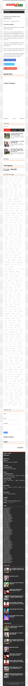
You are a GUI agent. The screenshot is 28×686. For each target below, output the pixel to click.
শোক (9, 381)
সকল (5, 383)
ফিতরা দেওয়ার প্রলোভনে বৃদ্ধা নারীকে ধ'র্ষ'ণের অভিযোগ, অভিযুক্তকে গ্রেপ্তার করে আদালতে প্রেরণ (16, 569)
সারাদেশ (11, 395)
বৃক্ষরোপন (11, 339)
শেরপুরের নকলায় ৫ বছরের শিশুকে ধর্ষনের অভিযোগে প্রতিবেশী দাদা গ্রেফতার (15, 590)
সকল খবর (9, 383)
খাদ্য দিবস (19, 236)
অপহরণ (15, 180)
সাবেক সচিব (6, 395)
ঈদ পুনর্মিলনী (12, 206)
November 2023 (6, 545)
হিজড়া (5, 404)
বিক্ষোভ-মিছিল (11, 332)
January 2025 (6, 529)
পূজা (22, 301)
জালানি (16, 264)
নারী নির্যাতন (21, 290)
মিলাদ (5, 358)
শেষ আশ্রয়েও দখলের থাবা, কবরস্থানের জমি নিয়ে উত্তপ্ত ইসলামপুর (16, 627)
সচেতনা (22, 383)
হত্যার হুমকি (10, 402)
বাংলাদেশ (6, 329)
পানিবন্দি (14, 299)
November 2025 (6, 518)
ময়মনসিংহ (14, 351)
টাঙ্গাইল (11, 273)
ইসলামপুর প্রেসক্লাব (17, 201)
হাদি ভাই (15, 402)
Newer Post (6, 118)
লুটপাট (21, 372)
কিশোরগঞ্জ (6, 231)
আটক (5, 187)
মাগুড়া (13, 353)
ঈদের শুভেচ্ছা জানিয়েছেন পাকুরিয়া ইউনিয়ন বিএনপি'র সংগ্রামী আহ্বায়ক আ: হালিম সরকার (16, 603)
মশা (5, 353)
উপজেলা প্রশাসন (19, 213)
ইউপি (20, 192)
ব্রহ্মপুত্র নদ (6, 341)
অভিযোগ (18, 182)
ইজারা (11, 194)
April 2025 (5, 526)
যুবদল (16, 365)
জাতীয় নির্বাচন (13, 259)
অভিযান (13, 182)
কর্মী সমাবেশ (6, 227)
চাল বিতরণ (6, 250)
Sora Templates (12, 682)
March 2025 (6, 527)
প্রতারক (6, 311)
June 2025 (5, 524)
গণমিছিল (6, 243)
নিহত (14, 294)
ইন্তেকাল (6, 196)
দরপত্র (12, 278)
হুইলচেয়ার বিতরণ (14, 404)
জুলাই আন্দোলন (11, 266)
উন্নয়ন (21, 210)
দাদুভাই (20, 278)
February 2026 (6, 515)
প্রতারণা (10, 311)
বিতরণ (20, 332)
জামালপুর (13, 262)
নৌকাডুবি (19, 294)
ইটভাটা (15, 194)
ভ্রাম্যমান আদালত (19, 346)
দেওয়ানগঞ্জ (12, 283)
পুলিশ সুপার (14, 301)
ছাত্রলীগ (6, 257)
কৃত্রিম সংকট (12, 231)
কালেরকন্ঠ (6, 229)
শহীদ (14, 374)
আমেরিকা (16, 189)
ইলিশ (5, 199)
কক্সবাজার (11, 220)
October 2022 (6, 560)
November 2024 (6, 531)
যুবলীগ (20, 365)
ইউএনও (16, 192)
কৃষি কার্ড (15, 234)
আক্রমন (20, 185)
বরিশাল (14, 322)
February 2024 (6, 541)
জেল (17, 269)
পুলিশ (10, 301)
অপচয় (11, 180)
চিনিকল (17, 250)
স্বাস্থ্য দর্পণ (6, 400)
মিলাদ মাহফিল (11, 358)
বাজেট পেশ (10, 327)
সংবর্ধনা (18, 386)
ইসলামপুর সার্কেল (7, 203)
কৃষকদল (21, 231)
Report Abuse (9, 437)
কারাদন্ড (16, 227)
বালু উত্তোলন (12, 329)
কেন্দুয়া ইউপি (6, 236)
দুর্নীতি (17, 280)
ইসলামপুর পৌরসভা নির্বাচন (8, 201)
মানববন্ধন (6, 355)
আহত (12, 192)
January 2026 (6, 516)
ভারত (5, 344)
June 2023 (5, 551)
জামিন (12, 264)
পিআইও (18, 299)
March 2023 (6, 554)
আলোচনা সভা (7, 192)
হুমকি (20, 404)
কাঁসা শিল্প (20, 229)
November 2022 (6, 559)
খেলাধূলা (6, 241)
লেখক (5, 374)
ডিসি (18, 273)
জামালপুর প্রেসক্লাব (20, 262)
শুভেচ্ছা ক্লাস (16, 379)
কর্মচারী (19, 222)
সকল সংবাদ (5, 126)
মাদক (17, 353)
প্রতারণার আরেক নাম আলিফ (13, 576)
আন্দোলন (12, 189)
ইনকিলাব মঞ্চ (21, 194)
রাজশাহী (15, 369)
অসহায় (10, 185)
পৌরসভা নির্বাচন (17, 304)
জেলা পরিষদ (21, 269)
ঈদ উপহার (6, 206)
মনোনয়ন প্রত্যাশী (12, 348)
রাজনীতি (6, 369)
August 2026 (6, 508)
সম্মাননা (10, 390)
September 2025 (7, 520)
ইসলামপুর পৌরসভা (16, 199)
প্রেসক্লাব (13, 318)
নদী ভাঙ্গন (6, 287)
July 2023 (5, 549)
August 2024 (6, 534)
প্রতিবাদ (15, 311)
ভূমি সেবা (14, 344)
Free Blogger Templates (14, 684)
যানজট (12, 365)
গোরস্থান (10, 245)
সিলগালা (6, 397)
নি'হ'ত (11, 292)
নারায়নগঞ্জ (16, 290)
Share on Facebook (11, 59)
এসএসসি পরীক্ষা (16, 217)
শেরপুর (6, 381)
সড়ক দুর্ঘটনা (12, 386)
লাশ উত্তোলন (10, 372)
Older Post (22, 118)
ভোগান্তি (6, 346)
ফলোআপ (18, 318)
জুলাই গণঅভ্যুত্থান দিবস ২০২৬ (9, 269)
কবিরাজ (6, 222)
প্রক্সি (19, 306)
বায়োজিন (19, 327)
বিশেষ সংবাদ (6, 337)
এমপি (11, 217)
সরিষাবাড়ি (19, 390)
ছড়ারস (12, 255)
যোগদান (6, 367)
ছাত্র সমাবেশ (17, 255)
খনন (15, 236)
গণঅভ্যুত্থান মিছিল (18, 241)
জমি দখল (15, 257)
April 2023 (5, 553)
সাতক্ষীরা (16, 393)
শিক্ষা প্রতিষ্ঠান (17, 376)
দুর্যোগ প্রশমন (7, 283)
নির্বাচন (19, 292)
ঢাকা (11, 276)
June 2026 (5, 510)
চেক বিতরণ (19, 252)
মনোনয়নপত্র (19, 348)
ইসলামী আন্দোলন (14, 203)
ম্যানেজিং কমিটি (7, 365)
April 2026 (5, 512)
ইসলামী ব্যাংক (21, 203)
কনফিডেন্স (16, 220)
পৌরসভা (11, 304)
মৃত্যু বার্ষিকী (6, 360)
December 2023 (6, 544)
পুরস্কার (6, 301)
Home (14, 118)
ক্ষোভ (11, 236)
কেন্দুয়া (19, 234)
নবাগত (19, 287)
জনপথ (10, 257)
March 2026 (6, 513)
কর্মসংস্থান (15, 224)
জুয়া (19, 264)
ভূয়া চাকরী (19, 344)
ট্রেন (15, 273)
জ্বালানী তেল (17, 271)
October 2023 (6, 546)
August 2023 (6, 548)
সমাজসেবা (20, 388)
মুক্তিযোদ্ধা (16, 358)
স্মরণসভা (18, 400)
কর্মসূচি (20, 224)
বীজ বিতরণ (6, 339)
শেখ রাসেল (21, 379)
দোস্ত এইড (6, 285)
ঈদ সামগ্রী (6, 208)
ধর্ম (10, 285)
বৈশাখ (22, 339)
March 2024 (6, 540)
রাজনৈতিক (10, 369)
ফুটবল (9, 320)
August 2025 (6, 522)
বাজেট (5, 327)
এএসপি (13, 215)
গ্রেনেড (15, 245)
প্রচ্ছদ (10, 308)
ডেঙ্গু (22, 273)
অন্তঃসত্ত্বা (6, 180)
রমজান (14, 367)
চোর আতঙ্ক (6, 255)
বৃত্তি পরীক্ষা (17, 339)
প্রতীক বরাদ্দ (13, 313)
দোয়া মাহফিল (18, 283)
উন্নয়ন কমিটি (7, 213)
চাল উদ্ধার (17, 248)
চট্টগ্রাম (6, 248)
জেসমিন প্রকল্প (11, 271)
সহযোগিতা (11, 393)
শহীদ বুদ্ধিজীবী (19, 374)
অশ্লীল (6, 185)
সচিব (18, 383)
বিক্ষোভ (6, 332)
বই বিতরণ (14, 320)
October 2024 (6, 532)
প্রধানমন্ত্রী (6, 315)
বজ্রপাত (6, 322)
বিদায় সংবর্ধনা (6, 334)
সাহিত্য (20, 395)
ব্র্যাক (15, 341)
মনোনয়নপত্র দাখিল (7, 351)
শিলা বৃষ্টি (6, 379)
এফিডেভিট (6, 217)
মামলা (10, 355)
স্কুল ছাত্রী (11, 397)
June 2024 (5, 537)
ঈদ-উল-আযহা (12, 208)
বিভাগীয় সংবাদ (13, 334)
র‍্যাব (5, 372)
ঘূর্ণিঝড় (19, 245)
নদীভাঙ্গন (11, 287)
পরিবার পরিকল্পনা (11, 297)
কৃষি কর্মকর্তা (9, 234)
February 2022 (6, 562)
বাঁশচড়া (17, 329)
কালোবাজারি (11, 229)
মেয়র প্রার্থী (6, 362)
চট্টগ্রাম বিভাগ (11, 248)
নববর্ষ (15, 287)
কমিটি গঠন (14, 222)
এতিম (17, 215)
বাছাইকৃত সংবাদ (17, 325)
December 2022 (6, 558)
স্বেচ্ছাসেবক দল (12, 400)
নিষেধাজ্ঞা (10, 294)
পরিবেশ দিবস (18, 297)
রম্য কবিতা (19, 367)
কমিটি (10, 222)
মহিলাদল (9, 353)
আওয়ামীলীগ (15, 185)
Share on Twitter (10, 64)
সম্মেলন (15, 390)
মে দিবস (16, 360)
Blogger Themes (20, 682)
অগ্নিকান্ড (6, 178)
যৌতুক (10, 367)
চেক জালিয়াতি (13, 252)
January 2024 (6, 543)
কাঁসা (16, 229)
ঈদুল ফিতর (6, 210)
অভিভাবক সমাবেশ (7, 182)
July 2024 (5, 536)
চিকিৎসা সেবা (12, 250)
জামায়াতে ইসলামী (7, 262)
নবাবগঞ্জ (6, 290)
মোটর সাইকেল (17, 362)
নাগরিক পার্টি (11, 290)
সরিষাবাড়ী (6, 393)
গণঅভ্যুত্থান (11, 241)
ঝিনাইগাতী (6, 273)
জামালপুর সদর (7, 264)
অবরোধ (20, 180)
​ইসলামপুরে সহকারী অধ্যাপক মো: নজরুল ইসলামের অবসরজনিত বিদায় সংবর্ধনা (15, 668)
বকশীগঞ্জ (19, 320)
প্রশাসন (11, 315)
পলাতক (10, 299)
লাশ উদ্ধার (16, 372)
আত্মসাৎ (15, 187)
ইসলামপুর (10, 199)
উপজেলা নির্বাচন (13, 213)
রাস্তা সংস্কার (21, 369)
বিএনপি (21, 329)
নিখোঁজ (15, 292)
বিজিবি (16, 332)
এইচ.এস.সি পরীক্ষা (7, 215)
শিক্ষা (12, 376)
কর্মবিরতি (6, 224)
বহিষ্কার (11, 325)
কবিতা (21, 220)
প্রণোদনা (19, 308)
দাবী (5, 280)
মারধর (15, 355)
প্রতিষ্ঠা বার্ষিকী (7, 313)
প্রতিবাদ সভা (21, 311)
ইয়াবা (21, 196)
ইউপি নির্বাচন (6, 194)
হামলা (20, 402)
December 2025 (6, 517)
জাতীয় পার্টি (19, 259)
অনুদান (20, 178)
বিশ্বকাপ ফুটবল (18, 337)
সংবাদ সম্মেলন (7, 388)
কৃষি (5, 234)
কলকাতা (12, 227)
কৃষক (17, 231)
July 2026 (5, 509)
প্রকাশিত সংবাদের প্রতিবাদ (13, 306)
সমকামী (15, 388)
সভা (11, 388)
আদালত (20, 187)
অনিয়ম (16, 178)
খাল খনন (11, 238)
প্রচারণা (6, 308)
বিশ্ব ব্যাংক (12, 337)
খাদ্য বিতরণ (6, 238)
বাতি (14, 327)
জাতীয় (8, 259)
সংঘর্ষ (14, 383)
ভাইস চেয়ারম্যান (20, 341)
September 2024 (7, 533)
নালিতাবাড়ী (6, 292)
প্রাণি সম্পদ (21, 315)
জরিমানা (20, 257)
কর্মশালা (11, 224)
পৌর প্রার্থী (6, 304)
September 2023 (7, 547)
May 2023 (5, 552)
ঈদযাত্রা (18, 208)
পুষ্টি (19, 301)
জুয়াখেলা (6, 266)
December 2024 (6, 530)
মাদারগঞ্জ (22, 353)
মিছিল (18, 355)
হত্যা (5, 402)
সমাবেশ (6, 390)
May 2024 (5, 538)
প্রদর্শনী (18, 313)
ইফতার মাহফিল (16, 196)
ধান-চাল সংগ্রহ (19, 285)
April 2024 (5, 539)
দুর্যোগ (21, 280)
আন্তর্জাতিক (6, 189)
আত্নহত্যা (10, 187)
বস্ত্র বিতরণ (6, 325)
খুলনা (16, 238)
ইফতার (11, 196)
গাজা (20, 243)
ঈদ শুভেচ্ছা (17, 206)
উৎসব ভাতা (11, 210)
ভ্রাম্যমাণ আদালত (12, 346)
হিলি (9, 404)
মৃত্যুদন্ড (11, 360)
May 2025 (5, 525)
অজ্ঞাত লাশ (11, 178)
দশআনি (16, 278)
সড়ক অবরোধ (7, 386)
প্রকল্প (5, 306)
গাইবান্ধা (11, 243)
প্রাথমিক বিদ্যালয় (7, 318)
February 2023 (6, 555)
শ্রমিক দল (19, 381)
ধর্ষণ (14, 285)
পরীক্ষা (5, 299)
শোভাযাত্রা (14, 381)
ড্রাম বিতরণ (6, 276)
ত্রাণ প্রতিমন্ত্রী (16, 276)
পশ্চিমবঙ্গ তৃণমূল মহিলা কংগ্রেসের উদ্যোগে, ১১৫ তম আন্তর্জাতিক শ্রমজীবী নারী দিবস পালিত (16, 596)
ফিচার (5, 320)
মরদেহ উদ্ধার (20, 351)
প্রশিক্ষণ (16, 315)
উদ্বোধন (17, 210)
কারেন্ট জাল (21, 227)
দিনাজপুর (9, 280)
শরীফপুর (10, 374)
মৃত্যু (21, 358)
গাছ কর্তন (15, 243)
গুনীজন (6, 245)
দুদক (13, 280)
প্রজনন (15, 308)
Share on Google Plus (11, 68)
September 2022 (7, 561)
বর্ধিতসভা (19, 322)
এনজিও (22, 215)
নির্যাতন (6, 294)
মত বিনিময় (6, 348)
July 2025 (5, 523)
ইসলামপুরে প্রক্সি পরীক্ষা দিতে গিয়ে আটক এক (16, 609)
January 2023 (6, 556)
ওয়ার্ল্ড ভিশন (6, 220)
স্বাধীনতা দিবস (17, 397)
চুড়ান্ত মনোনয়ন (7, 252)
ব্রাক (11, 341)
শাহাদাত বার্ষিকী (7, 376)
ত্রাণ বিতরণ (6, 278)
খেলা (19, 238)
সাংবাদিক (21, 393)
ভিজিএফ (10, 344)
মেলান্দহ (11, 362)
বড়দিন (10, 322)
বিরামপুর (18, 334)
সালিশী (16, 395)
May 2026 (5, 511)
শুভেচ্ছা (10, 379)
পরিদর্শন (6, 297)
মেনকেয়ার (20, 360)
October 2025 (6, 519)
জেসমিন (6, 271)
